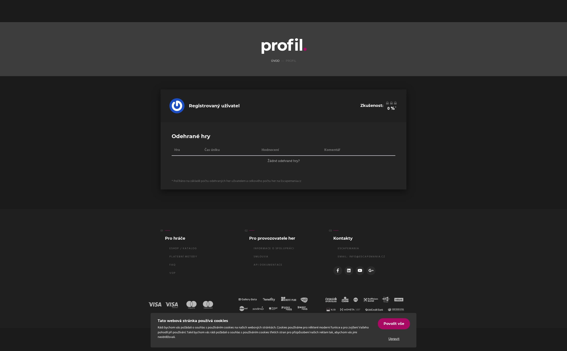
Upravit (394, 339)
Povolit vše (394, 324)
